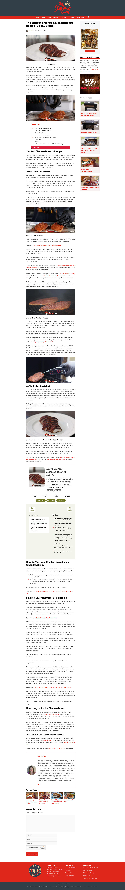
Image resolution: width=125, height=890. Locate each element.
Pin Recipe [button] (58, 490)
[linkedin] (40, 784)
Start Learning (69, 875)
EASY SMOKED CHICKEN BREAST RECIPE (44, 137)
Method (37, 141)
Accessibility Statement (90, 867)
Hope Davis (31, 30)
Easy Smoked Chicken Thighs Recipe (51, 276)
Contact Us (68, 873)
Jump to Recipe (50, 64)
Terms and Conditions (90, 878)
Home (37, 17)
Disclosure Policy (88, 873)
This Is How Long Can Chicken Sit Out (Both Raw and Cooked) (52, 687)
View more (36, 147)
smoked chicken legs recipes (56, 459)
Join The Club (81, 17)
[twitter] (38, 784)
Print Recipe (50, 490)
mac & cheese (46, 740)
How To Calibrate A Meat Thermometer (45, 618)
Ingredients (38, 139)
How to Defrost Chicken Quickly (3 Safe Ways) (47, 245)
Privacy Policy (87, 875)
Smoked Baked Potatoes (55, 748)
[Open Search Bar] (88, 17)
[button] (47, 519)
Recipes (64, 17)
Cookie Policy (87, 870)
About (73, 17)
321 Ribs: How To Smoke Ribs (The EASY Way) (43, 801)
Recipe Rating (30, 812)
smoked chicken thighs (67, 457)
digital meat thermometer (52, 714)
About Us (68, 870)
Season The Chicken (40, 133)
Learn (43, 17)
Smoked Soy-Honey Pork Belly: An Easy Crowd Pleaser (56, 801)
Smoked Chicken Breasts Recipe (42, 128)
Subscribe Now (90, 51)
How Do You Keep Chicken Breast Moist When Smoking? (48, 144)
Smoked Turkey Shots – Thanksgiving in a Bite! (32, 802)
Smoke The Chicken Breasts (42, 135)
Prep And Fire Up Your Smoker (42, 130)
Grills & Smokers (53, 17)
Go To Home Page (70, 867)
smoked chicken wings (33, 459)
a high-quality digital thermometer (43, 342)
